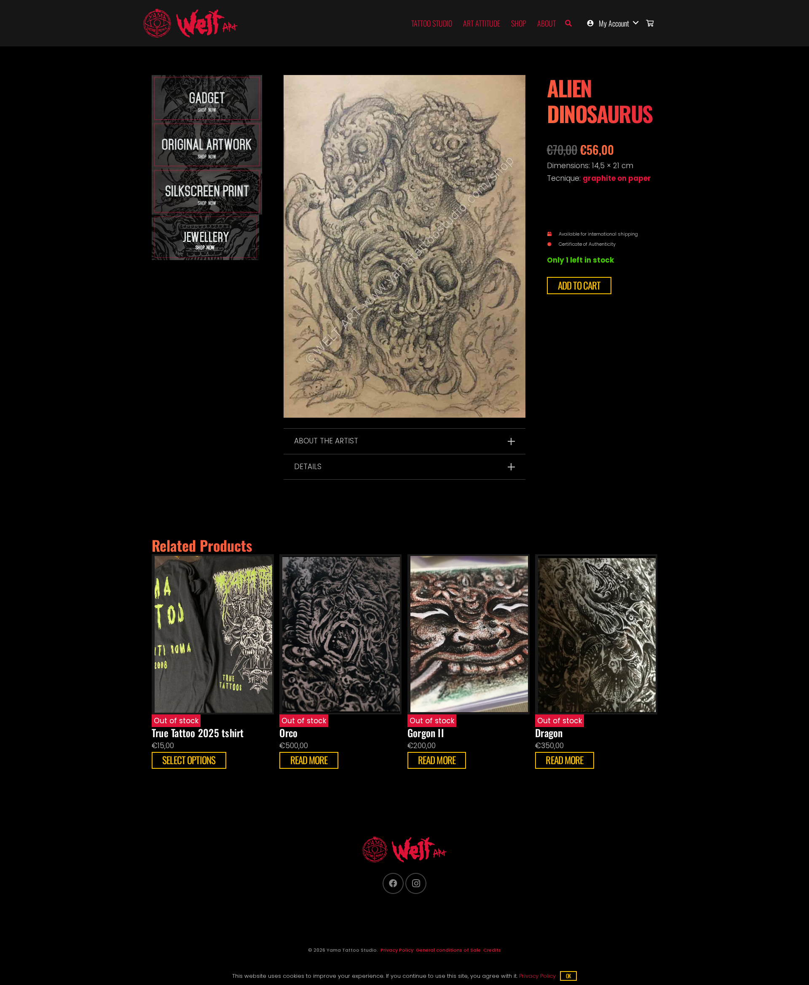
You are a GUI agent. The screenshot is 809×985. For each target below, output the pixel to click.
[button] (568, 23)
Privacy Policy (396, 950)
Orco (288, 732)
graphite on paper (617, 178)
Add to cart (579, 285)
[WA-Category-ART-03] (207, 98)
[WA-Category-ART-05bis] (207, 237)
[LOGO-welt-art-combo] (190, 23)
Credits (492, 950)
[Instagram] (415, 883)
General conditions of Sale (448, 950)
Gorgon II (425, 732)
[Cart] (650, 23)
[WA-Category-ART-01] (207, 144)
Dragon (549, 732)
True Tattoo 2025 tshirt (198, 732)
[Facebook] (393, 883)
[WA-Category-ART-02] (207, 191)
